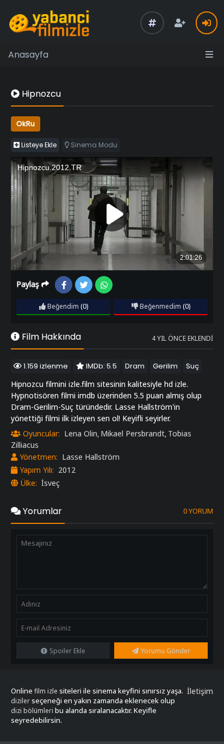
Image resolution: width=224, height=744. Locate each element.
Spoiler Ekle (67, 650)
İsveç (50, 483)
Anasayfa (28, 54)
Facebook (63, 284)
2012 (67, 470)
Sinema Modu (93, 144)
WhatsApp (104, 284)
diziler (20, 700)
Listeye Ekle (38, 144)
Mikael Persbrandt (133, 433)
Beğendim (62, 306)
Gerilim (165, 366)
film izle (46, 691)
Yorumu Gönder (165, 650)
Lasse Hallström (91, 457)
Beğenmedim (159, 306)
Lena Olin (80, 433)
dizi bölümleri (32, 710)
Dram (135, 366)
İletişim (200, 691)
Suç (192, 366)
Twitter (83, 284)
